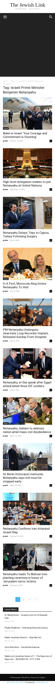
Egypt (6, 377)
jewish (5, 141)
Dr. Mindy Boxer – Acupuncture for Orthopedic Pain (26, 616)
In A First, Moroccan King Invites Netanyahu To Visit (24, 285)
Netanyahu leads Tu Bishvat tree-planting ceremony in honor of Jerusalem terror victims (25, 577)
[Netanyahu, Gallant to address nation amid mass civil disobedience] (27, 411)
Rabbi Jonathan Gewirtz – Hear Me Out (23, 637)
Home (5, 81)
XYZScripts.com (42, 682)
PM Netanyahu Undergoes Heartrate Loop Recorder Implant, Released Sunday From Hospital (26, 333)
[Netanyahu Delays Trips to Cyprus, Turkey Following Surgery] (27, 213)
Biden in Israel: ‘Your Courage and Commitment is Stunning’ (25, 135)
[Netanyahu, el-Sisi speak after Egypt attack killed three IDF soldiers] (27, 363)
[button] (5, 17)
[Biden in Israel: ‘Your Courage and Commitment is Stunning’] (27, 113)
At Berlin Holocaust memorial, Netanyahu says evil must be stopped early (23, 477)
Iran (5, 524)
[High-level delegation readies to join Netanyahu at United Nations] (27, 163)
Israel (6, 128)
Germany (7, 469)
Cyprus (6, 228)
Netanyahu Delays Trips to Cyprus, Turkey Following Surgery (26, 234)
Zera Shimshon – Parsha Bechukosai (22, 647)
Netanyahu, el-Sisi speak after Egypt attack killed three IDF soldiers (27, 384)
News (6, 177)
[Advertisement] (27, 49)
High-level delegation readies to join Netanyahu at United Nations (27, 183)
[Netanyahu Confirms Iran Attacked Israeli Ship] (27, 509)
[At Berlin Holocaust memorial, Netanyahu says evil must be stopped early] (27, 457)
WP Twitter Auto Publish (16, 682)
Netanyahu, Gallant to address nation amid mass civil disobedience (27, 430)
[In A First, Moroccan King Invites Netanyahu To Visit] (27, 264)
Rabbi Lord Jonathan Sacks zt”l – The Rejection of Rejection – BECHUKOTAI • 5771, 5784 (28, 657)
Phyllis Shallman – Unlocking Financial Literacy (26, 628)
